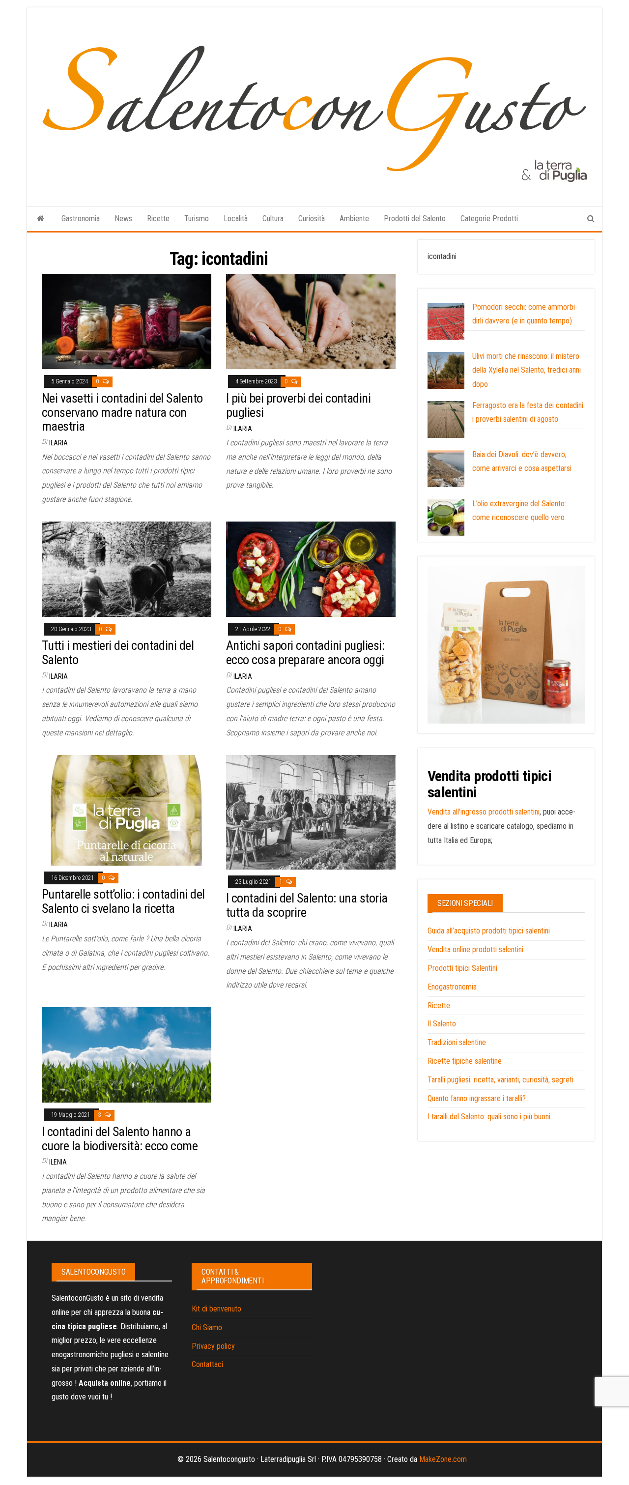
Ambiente (354, 218)
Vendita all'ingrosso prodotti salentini (484, 811)
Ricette (158, 218)
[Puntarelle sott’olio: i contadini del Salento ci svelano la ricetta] (126, 809)
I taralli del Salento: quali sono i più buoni (489, 1116)
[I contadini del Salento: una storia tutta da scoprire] (311, 811)
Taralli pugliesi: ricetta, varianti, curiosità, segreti (500, 1079)
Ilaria (58, 443)
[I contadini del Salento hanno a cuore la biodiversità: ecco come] (126, 1054)
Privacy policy (213, 1346)
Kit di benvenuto (216, 1308)
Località (236, 218)
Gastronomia (80, 218)
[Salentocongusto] (40, 218)
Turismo (196, 218)
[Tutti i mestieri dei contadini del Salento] (126, 568)
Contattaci (207, 1364)
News (123, 218)
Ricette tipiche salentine (465, 1061)
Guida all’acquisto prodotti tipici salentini (489, 930)
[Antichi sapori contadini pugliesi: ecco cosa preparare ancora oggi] (311, 568)
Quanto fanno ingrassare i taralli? (477, 1098)
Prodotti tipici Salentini (462, 968)
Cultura (273, 218)
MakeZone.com (443, 1459)
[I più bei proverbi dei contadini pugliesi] (311, 321)
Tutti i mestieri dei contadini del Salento (118, 652)
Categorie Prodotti (489, 218)
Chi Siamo (207, 1327)
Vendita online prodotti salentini (475, 949)
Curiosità (311, 218)
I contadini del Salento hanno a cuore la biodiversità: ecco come (120, 1138)
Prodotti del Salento (415, 218)
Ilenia (58, 1162)
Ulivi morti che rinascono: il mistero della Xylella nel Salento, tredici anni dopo (526, 370)
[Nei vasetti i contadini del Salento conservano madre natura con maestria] (126, 321)
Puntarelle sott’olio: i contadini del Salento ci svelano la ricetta (123, 901)
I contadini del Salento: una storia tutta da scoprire (307, 905)
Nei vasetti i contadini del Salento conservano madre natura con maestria (122, 412)
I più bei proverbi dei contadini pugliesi (298, 405)
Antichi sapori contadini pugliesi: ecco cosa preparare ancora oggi (305, 652)
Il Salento (442, 1023)
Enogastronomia (452, 986)
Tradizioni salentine (457, 1042)
